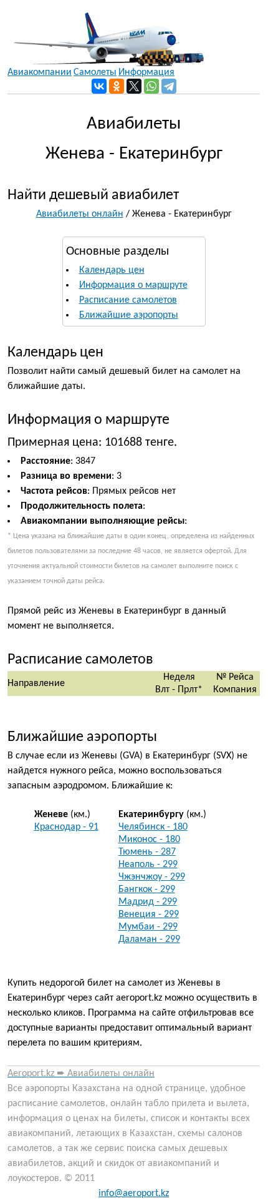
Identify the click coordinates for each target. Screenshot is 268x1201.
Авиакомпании (39, 72)
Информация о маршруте (133, 285)
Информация (146, 72)
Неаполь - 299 (148, 865)
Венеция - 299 (148, 914)
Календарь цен (112, 270)
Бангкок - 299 (146, 890)
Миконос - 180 (149, 840)
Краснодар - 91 (66, 827)
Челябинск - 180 (153, 827)
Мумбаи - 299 (148, 927)
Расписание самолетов (128, 300)
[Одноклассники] (116, 86)
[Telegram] (168, 86)
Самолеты (95, 72)
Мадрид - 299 (147, 902)
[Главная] (105, 33)
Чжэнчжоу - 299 (151, 877)
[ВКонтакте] (99, 86)
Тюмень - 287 (147, 852)
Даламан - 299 (149, 939)
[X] (134, 86)
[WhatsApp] (151, 86)
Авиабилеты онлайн (79, 214)
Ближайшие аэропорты (128, 315)
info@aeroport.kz (133, 1194)
